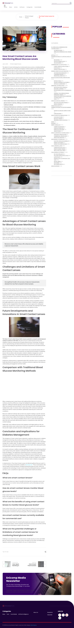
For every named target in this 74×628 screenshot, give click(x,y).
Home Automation (59, 128)
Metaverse (57, 59)
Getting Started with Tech (61, 155)
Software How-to (58, 164)
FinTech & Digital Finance (15, 64)
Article (53, 55)
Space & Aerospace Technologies (60, 132)
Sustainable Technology (58, 139)
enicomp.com (29, 464)
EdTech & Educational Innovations (60, 77)
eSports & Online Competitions (62, 110)
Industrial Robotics (59, 75)
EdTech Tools (57, 80)
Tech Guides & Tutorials (57, 152)
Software (56, 162)
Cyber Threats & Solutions (61, 66)
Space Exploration (59, 137)
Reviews (53, 123)
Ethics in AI (57, 67)
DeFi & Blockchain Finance (61, 102)
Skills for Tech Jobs (59, 150)
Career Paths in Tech (59, 147)
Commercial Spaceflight (60, 136)
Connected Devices (59, 126)
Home (20, 17)
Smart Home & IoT (56, 124)
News (52, 121)
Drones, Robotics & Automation (59, 71)
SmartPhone (57, 131)
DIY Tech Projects (59, 154)
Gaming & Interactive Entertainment (61, 107)
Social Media (57, 161)
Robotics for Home (59, 129)
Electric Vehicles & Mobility (61, 141)
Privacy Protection (59, 69)
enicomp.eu (33, 625)
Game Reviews (57, 113)
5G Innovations (58, 50)
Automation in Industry (60, 72)
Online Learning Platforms (61, 82)
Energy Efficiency (59, 142)
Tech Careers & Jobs (56, 145)
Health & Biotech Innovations (59, 115)
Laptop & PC (57, 157)
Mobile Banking (58, 104)
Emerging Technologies (57, 85)
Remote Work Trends (59, 149)
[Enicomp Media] (8, 3)
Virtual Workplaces (59, 61)
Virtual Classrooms (59, 83)
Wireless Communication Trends (62, 51)
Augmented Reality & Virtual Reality (61, 56)
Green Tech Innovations (60, 144)
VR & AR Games (57, 62)
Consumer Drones (58, 74)
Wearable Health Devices (60, 120)
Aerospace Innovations (60, 134)
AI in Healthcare (58, 117)
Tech (55, 99)
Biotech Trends (58, 118)
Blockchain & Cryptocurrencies (62, 90)
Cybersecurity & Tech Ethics (59, 64)
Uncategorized (55, 166)
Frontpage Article (56, 105)
